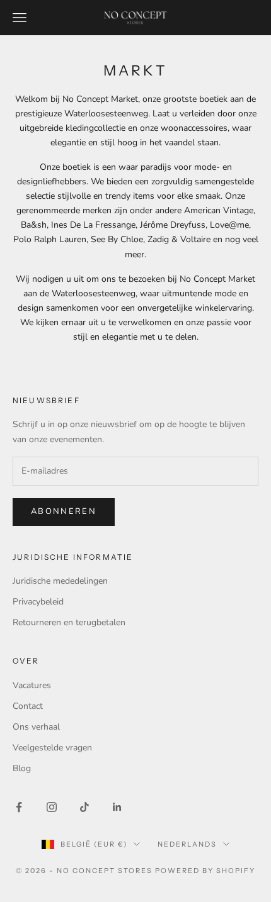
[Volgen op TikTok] (84, 807)
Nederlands (187, 844)
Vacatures (32, 685)
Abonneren (63, 511)
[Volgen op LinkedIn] (117, 807)
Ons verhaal (36, 727)
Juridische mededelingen (60, 581)
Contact (28, 706)
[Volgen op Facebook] (19, 807)
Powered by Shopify (205, 870)
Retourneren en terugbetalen (69, 622)
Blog (22, 768)
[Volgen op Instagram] (51, 807)
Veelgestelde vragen (52, 748)
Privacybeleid (38, 602)
